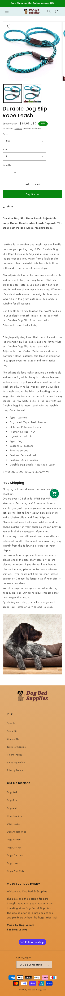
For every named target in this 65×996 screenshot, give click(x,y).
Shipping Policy (16, 762)
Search (11, 723)
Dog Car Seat (14, 847)
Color (5, 134)
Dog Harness (14, 839)
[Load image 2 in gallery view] (32, 93)
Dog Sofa (12, 800)
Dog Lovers (13, 863)
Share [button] (10, 206)
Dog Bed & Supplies (37, 989)
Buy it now (32, 194)
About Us (12, 731)
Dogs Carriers (15, 855)
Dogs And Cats (15, 871)
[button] (7, 11)
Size (5, 149)
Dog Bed (12, 792)
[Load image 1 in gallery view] (12, 93)
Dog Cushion (14, 816)
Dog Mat (11, 808)
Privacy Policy (15, 770)
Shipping (18, 128)
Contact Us (13, 739)
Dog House (13, 824)
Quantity (7, 165)
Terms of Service (16, 747)
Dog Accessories (16, 831)
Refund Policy (14, 754)
